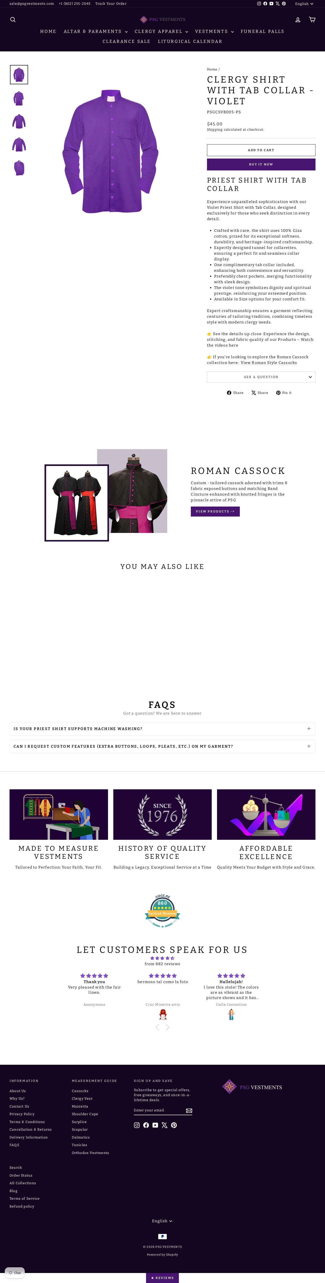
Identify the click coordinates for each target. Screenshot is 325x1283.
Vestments (212, 31)
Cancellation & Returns (31, 1130)
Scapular (80, 1130)
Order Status (21, 1176)
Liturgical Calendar (190, 41)
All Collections (23, 1183)
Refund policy (22, 1206)
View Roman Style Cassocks (269, 362)
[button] (158, 1027)
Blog (14, 1191)
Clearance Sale (127, 41)
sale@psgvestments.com (32, 4)
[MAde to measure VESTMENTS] (59, 814)
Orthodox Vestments (90, 1153)
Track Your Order (111, 4)
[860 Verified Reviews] (162, 930)
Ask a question (261, 377)
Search (16, 1168)
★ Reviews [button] (162, 1278)
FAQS (14, 1145)
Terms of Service (25, 1199)
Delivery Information (29, 1137)
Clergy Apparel (159, 31)
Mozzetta (80, 1106)
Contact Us (19, 1106)
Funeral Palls (263, 31)
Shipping (215, 130)
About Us (18, 1091)
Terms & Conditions (27, 1122)
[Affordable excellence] (266, 814)
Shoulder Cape (85, 1114)
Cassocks (80, 1091)
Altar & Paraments (94, 31)
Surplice (79, 1122)
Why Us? (17, 1099)
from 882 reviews (162, 964)
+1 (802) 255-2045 (74, 4)
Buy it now (261, 164)
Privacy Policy (22, 1114)
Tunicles (80, 1145)
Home (48, 31)
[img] (162, 958)
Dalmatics (81, 1137)
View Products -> (215, 511)
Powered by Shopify (162, 1254)
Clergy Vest (82, 1099)
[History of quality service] (162, 814)
